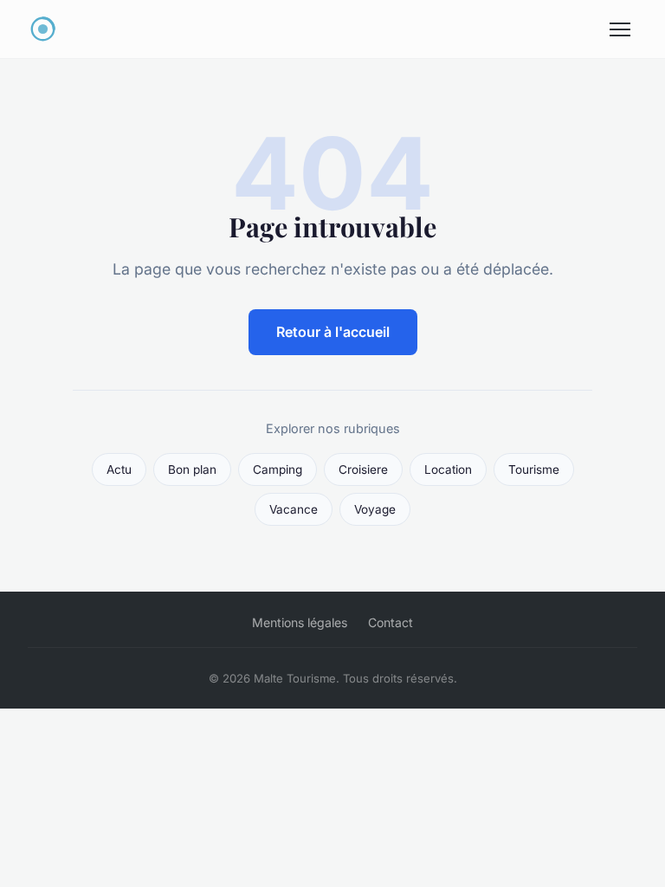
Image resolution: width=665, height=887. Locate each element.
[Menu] (620, 29)
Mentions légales (299, 622)
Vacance (293, 509)
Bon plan (192, 469)
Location (448, 469)
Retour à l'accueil (333, 331)
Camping (277, 469)
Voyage (375, 509)
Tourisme (533, 469)
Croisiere (363, 469)
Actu (119, 469)
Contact (390, 622)
